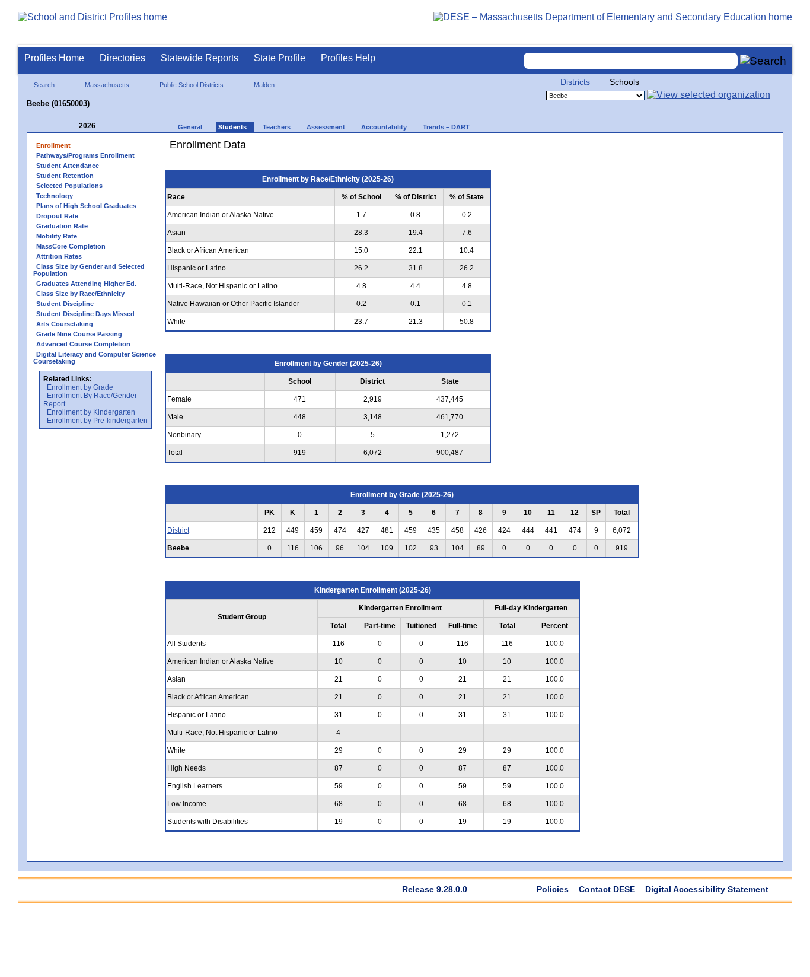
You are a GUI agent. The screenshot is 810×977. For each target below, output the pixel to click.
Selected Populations (69, 185)
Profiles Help (348, 58)
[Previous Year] (70, 126)
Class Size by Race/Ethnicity (80, 293)
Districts (575, 82)
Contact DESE (607, 889)
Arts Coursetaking (64, 323)
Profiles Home (54, 58)
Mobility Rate (56, 236)
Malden (264, 84)
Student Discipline (65, 303)
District (178, 530)
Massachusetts (107, 84)
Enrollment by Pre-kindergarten (97, 420)
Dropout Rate (57, 215)
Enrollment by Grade (80, 387)
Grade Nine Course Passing (79, 334)
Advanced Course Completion (83, 344)
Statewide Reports (199, 58)
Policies (553, 889)
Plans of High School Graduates (86, 205)
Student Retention (65, 175)
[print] (572, 149)
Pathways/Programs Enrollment (85, 155)
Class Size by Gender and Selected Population (89, 270)
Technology (54, 195)
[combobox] (631, 61)
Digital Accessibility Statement (706, 889)
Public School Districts (192, 84)
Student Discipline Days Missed (85, 313)
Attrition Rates (59, 256)
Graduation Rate (62, 226)
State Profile (279, 58)
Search (44, 84)
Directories (122, 58)
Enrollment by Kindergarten (91, 412)
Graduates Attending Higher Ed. (86, 283)
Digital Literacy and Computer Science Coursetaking (94, 358)
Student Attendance (67, 165)
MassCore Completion (71, 246)
